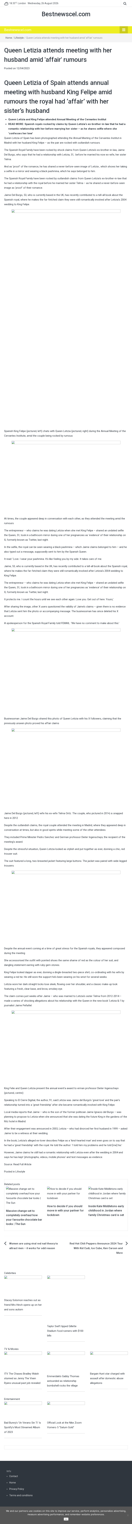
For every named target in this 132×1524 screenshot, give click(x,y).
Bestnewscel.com (66, 14)
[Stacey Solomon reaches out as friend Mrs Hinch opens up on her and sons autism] (23, 1286)
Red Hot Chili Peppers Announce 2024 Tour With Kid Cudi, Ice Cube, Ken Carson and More (96, 1248)
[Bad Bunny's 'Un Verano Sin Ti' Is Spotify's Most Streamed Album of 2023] (23, 1410)
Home (9, 37)
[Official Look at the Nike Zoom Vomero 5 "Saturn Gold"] (66, 1410)
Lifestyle (19, 37)
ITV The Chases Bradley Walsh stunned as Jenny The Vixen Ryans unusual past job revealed (22, 1378)
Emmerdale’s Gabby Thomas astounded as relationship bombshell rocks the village (63, 1381)
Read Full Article (22, 1164)
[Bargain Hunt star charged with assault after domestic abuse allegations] (109, 1361)
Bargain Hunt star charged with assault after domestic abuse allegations (107, 1378)
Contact (13, 1476)
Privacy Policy (16, 1489)
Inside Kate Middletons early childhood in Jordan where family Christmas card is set (106, 1211)
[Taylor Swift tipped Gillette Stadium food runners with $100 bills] (66, 1299)
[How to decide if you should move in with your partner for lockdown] (66, 1193)
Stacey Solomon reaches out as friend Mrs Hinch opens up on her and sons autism (23, 1305)
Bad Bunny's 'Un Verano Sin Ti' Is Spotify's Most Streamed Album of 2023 (22, 1427)
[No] (127, 1515)
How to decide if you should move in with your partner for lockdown (65, 1211)
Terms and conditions (21, 1495)
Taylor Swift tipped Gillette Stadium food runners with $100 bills (65, 1331)
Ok (66, 1519)
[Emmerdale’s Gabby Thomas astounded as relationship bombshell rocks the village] (66, 1362)
